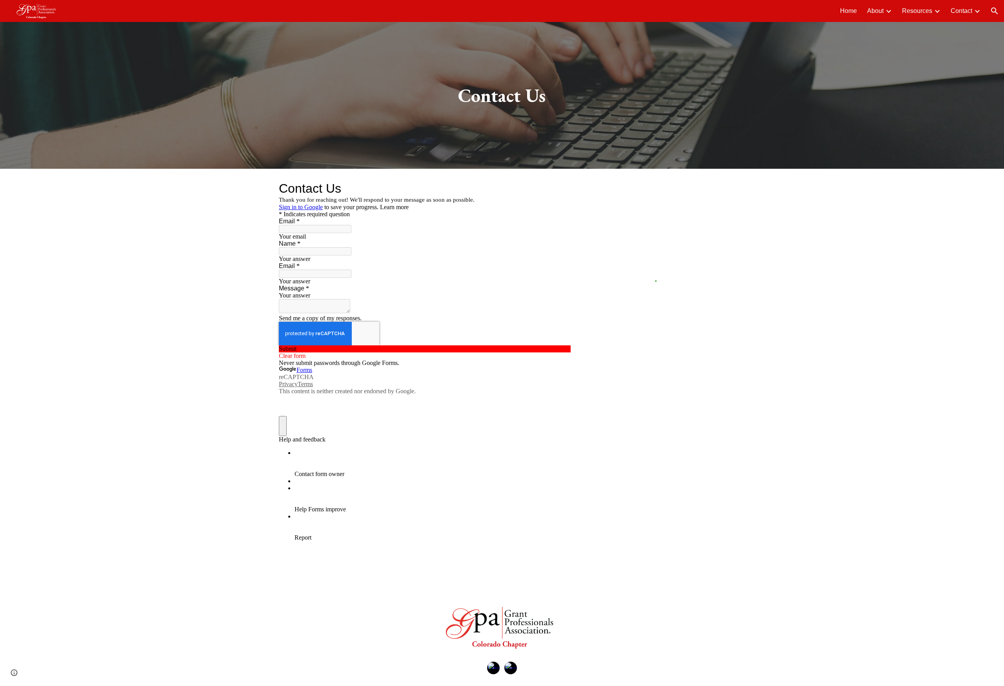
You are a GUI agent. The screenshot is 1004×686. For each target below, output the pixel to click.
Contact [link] (961, 10)
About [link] (875, 10)
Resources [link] (917, 10)
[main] (502, 95)
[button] (994, 11)
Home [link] (848, 10)
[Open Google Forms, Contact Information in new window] (559, 188)
